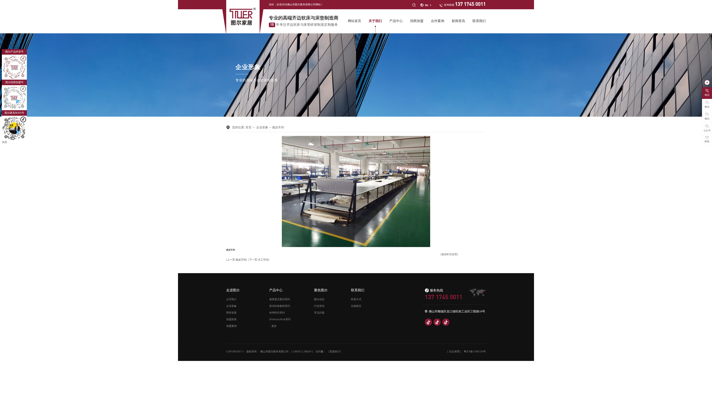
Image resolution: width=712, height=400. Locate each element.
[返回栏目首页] (449, 254)
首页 (248, 127)
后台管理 (454, 351)
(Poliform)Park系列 (280, 319)
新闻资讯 (458, 21)
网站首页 (354, 21)
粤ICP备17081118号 (475, 351)
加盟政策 (231, 319)
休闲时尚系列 (277, 312)
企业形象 (262, 127)
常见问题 (319, 312)
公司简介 (231, 299)
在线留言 (356, 306)
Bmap (307, 351)
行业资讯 (319, 306)
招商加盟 (416, 21)
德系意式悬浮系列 (279, 299)
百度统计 (334, 351)
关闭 (4, 142)
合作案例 (437, 21)
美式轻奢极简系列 (279, 306)
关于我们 (375, 21)
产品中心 (396, 21)
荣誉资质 (231, 312)
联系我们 (479, 21)
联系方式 (356, 299)
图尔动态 (319, 299)
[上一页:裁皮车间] (236, 259)
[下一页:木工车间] (258, 259)
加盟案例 (231, 326)
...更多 (273, 326)
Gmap (296, 351)
